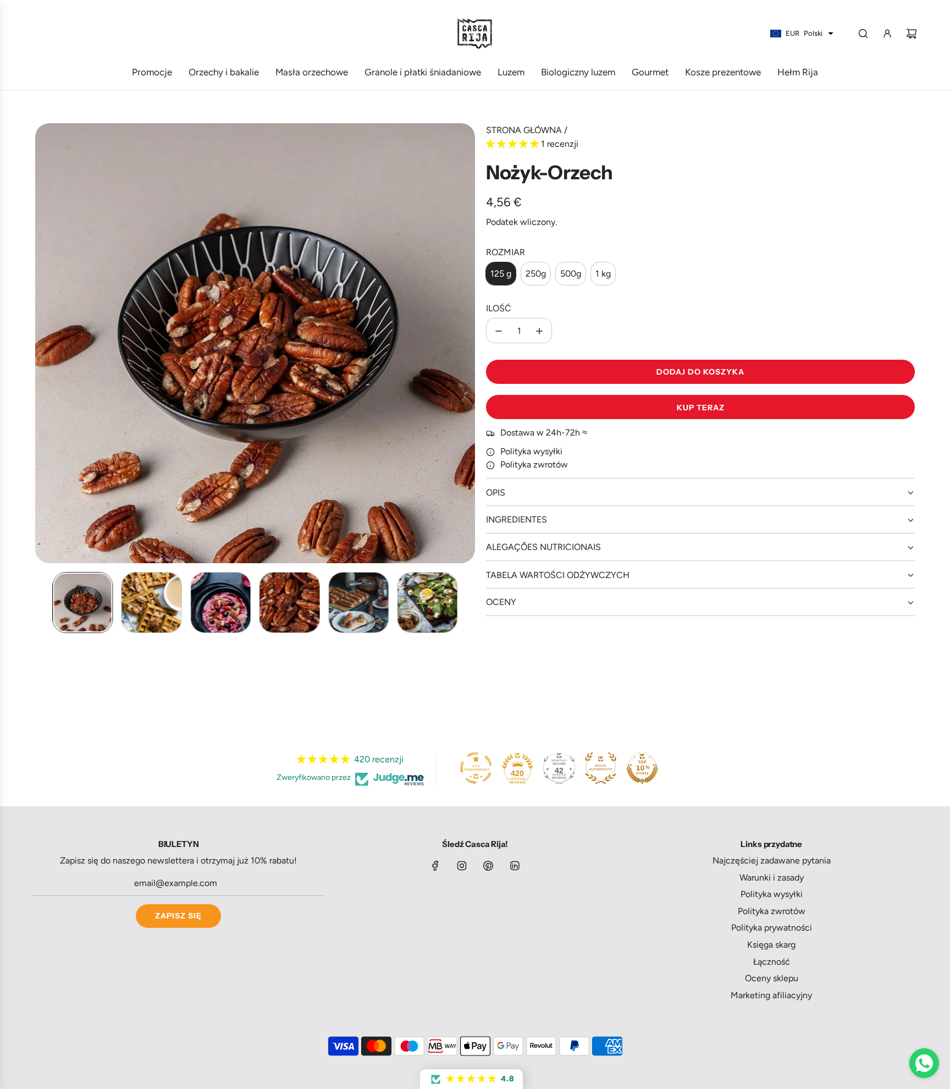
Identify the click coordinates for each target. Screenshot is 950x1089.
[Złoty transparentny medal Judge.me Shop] (476, 768)
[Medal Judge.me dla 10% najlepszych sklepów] (642, 768)
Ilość (498, 308)
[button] (44, 343)
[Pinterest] (488, 866)
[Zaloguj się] (887, 33)
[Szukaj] (863, 33)
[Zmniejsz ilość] (499, 331)
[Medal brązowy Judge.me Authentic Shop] (601, 768)
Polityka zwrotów (534, 465)
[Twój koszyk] (911, 33)
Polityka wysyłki (531, 452)
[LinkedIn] (514, 866)
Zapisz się (178, 916)
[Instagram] (462, 866)
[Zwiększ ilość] (539, 331)
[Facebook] (435, 866)
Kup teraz (701, 408)
